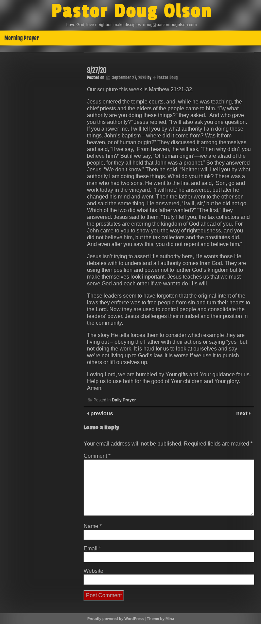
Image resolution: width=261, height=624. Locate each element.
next (242, 413)
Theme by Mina (160, 619)
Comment (97, 456)
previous (101, 413)
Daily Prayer (124, 400)
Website (93, 571)
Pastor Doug (167, 77)
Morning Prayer (21, 38)
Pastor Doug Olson (132, 11)
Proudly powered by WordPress (115, 619)
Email (92, 548)
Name (93, 526)
